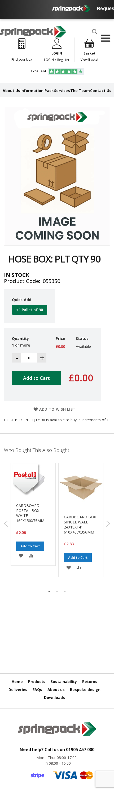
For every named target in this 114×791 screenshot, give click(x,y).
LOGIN (49, 59)
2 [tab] (57, 591)
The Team (80, 90)
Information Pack (37, 90)
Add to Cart (30, 546)
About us (56, 689)
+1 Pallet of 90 (29, 309)
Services (62, 90)
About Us (11, 90)
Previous (6, 524)
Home (17, 681)
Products (36, 681)
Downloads (54, 697)
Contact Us (100, 90)
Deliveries (17, 689)
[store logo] (33, 32)
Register (63, 59)
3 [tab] (65, 591)
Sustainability (64, 681)
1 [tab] (49, 591)
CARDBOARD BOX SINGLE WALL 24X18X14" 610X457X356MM (80, 524)
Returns (89, 681)
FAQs (37, 689)
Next (108, 524)
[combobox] (36, 42)
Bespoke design (85, 689)
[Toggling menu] (105, 38)
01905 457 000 (80, 749)
